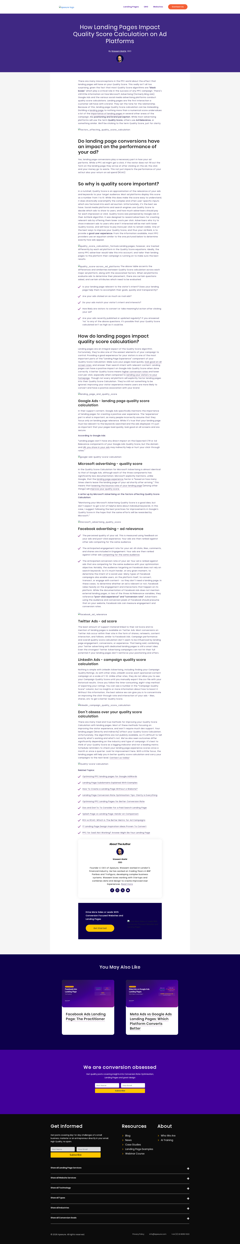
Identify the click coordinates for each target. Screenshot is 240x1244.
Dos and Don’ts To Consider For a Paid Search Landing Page (114, 807)
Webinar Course (134, 1153)
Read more (127, 884)
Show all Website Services (63, 1177)
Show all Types (58, 1197)
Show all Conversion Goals (63, 1217)
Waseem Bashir (120, 859)
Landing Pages (131, 6)
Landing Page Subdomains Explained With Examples (110, 782)
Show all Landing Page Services (66, 1167)
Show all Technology (61, 1187)
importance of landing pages (107, 113)
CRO (146, 6)
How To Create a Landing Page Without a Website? (110, 788)
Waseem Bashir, (119, 51)
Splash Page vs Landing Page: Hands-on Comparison (110, 813)
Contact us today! (120, 757)
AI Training (167, 1140)
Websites (158, 6)
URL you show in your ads (96, 447)
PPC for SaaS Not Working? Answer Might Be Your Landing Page (116, 832)
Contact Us (178, 6)
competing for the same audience (121, 554)
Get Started (100, 928)
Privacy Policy (138, 1234)
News (128, 1140)
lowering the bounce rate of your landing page (116, 485)
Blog (127, 1135)
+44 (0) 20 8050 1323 (180, 1234)
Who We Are (168, 1135)
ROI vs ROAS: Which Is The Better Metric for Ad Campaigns (113, 820)
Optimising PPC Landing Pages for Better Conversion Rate (113, 801)
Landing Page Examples (139, 1149)
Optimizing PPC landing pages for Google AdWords (109, 776)
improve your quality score (105, 488)
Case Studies (133, 1144)
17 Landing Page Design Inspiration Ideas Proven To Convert (114, 826)
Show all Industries (60, 1207)
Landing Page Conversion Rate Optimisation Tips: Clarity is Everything (119, 795)
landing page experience (110, 479)
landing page (97, 110)
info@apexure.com (157, 1234)
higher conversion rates (135, 371)
